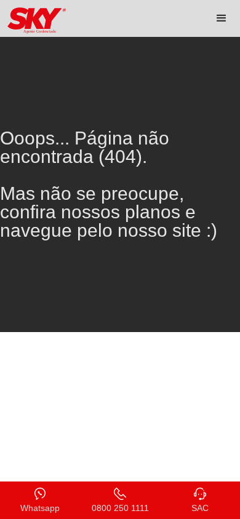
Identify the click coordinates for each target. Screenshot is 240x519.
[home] (34, 20)
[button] (221, 18)
